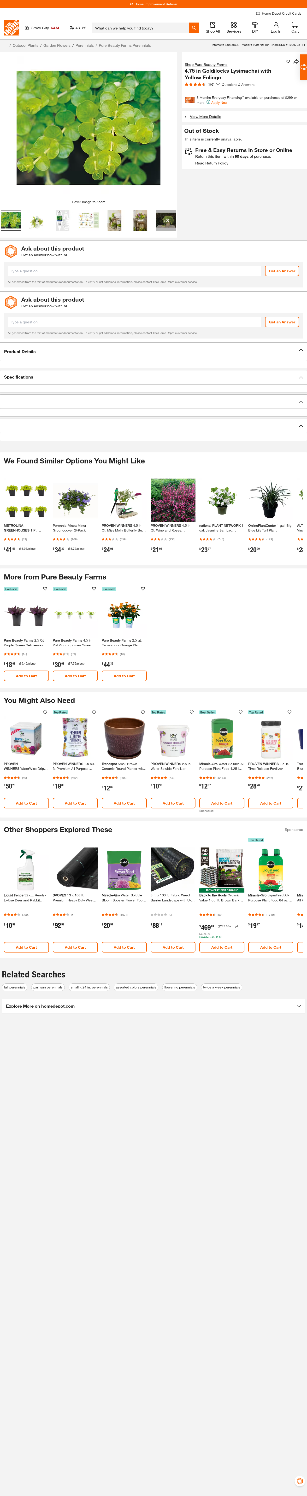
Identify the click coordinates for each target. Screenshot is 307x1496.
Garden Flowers (57, 45)
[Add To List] (288, 61)
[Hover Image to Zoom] (88, 128)
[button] (153, 351)
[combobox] (140, 28)
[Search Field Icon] (194, 28)
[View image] (11, 220)
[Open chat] (303, 67)
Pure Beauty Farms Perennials (125, 45)
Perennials (85, 45)
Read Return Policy (211, 163)
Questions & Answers (238, 84)
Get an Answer (282, 271)
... (5, 46)
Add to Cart (26, 675)
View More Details (205, 116)
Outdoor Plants (25, 45)
